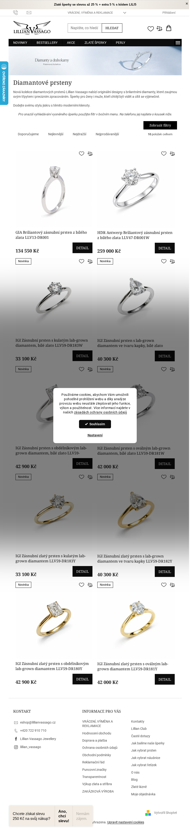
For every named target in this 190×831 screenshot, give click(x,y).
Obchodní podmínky (96, 755)
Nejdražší (79, 134)
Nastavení (95, 435)
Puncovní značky (94, 769)
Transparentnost (94, 777)
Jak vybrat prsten (143, 750)
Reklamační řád (93, 762)
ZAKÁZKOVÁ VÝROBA (98, 791)
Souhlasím (97, 424)
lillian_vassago (30, 747)
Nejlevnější (55, 134)
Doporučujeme (28, 134)
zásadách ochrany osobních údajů (100, 412)
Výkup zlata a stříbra (97, 784)
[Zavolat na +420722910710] (20, 12)
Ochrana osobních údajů (99, 747)
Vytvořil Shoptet (165, 812)
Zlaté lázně (139, 787)
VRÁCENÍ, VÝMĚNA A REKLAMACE (90, 12)
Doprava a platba (94, 740)
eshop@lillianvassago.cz (38, 722)
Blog (134, 779)
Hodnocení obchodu (96, 733)
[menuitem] (20, 42)
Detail (82, 248)
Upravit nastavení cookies (125, 822)
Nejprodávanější (107, 134)
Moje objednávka (143, 794)
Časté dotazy (140, 736)
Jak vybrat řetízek (144, 765)
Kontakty (137, 721)
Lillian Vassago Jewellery (38, 739)
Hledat (112, 28)
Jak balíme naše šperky (148, 743)
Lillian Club (139, 728)
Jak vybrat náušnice (145, 758)
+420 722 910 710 (33, 730)
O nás (135, 772)
